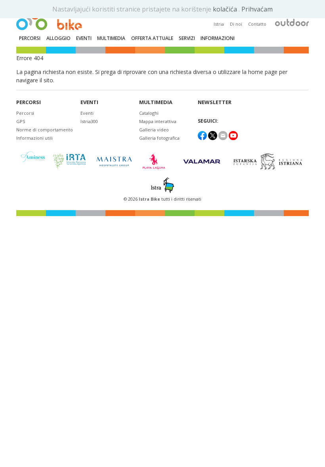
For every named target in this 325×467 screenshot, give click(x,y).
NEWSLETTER (214, 102)
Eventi (89, 102)
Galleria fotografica (159, 138)
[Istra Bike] (49, 18)
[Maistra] (114, 161)
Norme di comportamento (44, 130)
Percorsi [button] (29, 38)
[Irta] (69, 161)
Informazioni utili (34, 138)
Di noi (236, 24)
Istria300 (89, 121)
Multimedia (155, 102)
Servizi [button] (187, 38)
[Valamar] (202, 161)
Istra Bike (150, 199)
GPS (20, 121)
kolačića (226, 9)
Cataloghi (149, 113)
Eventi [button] (84, 38)
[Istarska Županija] (268, 161)
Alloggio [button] (58, 38)
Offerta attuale (152, 38)
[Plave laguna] (156, 161)
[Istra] (162, 185)
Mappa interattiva (157, 121)
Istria (219, 24)
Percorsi (28, 102)
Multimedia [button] (111, 38)
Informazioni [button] (218, 38)
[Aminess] (33, 161)
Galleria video (154, 130)
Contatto (257, 24)
